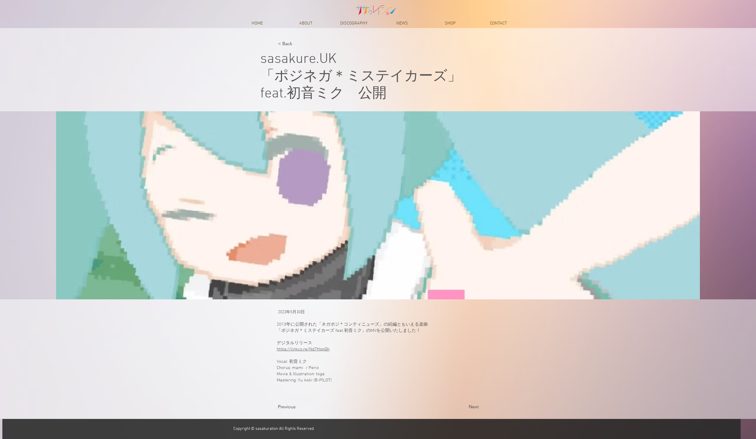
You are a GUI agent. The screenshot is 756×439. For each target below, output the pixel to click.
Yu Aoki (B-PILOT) (315, 380)
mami (297, 368)
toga (320, 374)
